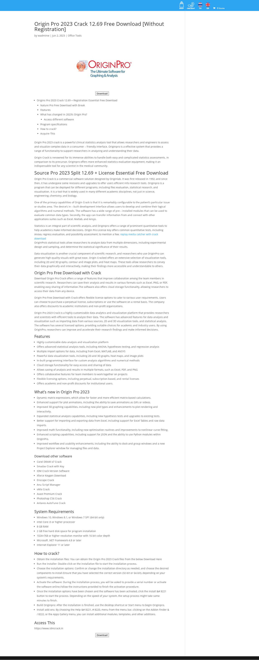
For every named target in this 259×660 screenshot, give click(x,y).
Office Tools (75, 35)
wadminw (43, 35)
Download (102, 93)
